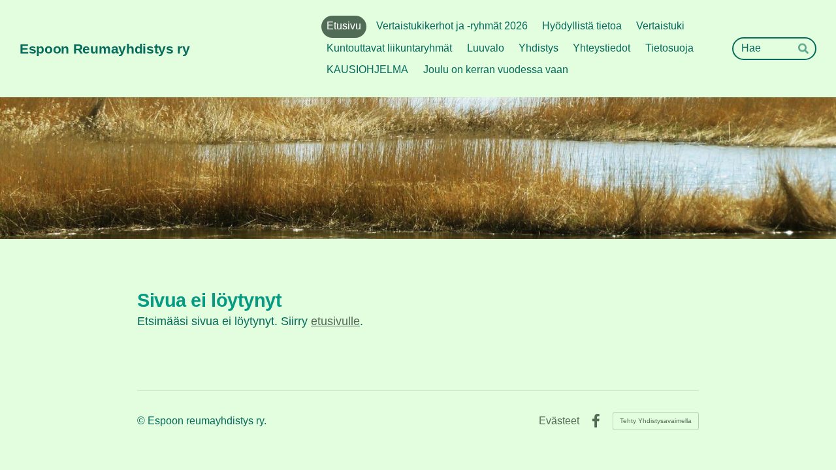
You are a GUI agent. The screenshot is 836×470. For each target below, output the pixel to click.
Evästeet (559, 421)
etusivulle (335, 321)
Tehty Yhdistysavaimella (656, 420)
